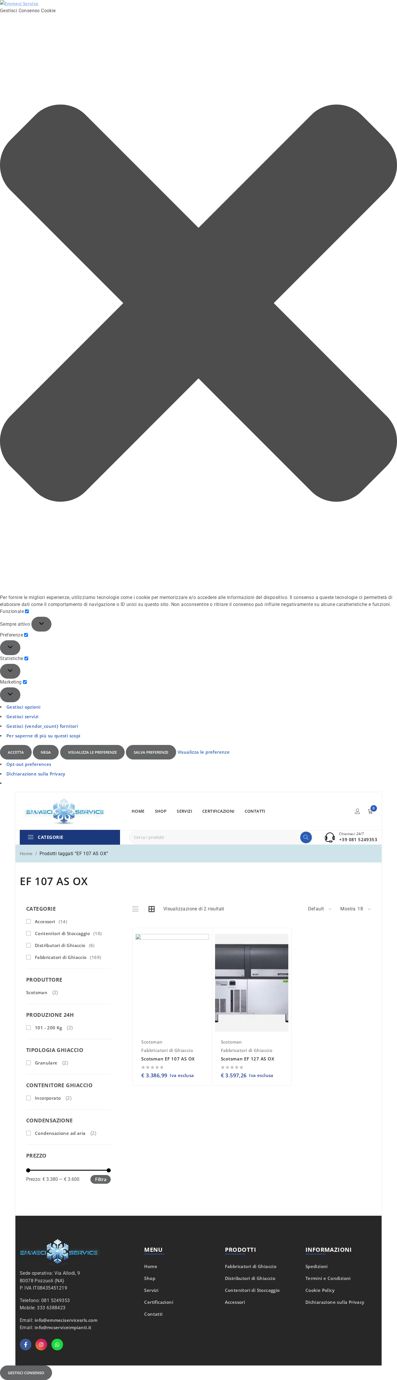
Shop (149, 1278)
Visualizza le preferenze (92, 752)
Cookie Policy (320, 1290)
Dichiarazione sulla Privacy (35, 774)
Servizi (151, 1290)
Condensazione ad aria (60, 1133)
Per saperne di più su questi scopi (43, 736)
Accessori (51, 921)
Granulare (46, 1063)
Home (26, 853)
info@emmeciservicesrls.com (66, 1320)
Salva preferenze (151, 752)
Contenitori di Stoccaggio (68, 933)
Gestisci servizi (22, 716)
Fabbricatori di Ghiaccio (68, 957)
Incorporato (48, 1098)
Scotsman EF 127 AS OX (247, 1059)
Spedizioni (316, 1266)
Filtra (100, 1179)
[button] (198, 304)
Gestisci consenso (26, 1372)
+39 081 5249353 (358, 839)
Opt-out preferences (28, 764)
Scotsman (36, 992)
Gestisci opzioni (23, 707)
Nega (46, 752)
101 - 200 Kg (48, 1027)
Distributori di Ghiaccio (65, 945)
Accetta (16, 752)
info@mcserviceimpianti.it (63, 1327)
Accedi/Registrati (357, 811)
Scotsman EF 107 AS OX (168, 1059)
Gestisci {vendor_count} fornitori (42, 726)
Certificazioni (158, 1302)
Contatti (153, 1314)
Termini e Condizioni (328, 1278)
